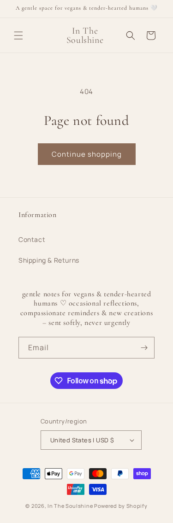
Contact (31, 239)
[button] (18, 35)
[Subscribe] (144, 347)
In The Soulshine (70, 505)
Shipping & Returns (48, 260)
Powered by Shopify (121, 505)
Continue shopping (87, 154)
